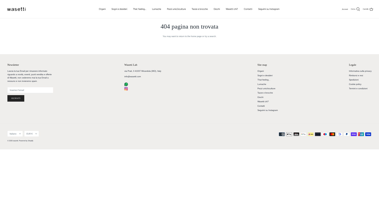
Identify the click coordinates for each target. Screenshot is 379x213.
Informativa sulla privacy (360, 71)
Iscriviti (15, 98)
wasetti (15, 141)
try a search (210, 36)
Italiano (13, 134)
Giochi (217, 9)
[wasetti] (17, 9)
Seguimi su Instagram (269, 9)
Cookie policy (355, 84)
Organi (102, 9)
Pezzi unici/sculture (176, 9)
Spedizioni (354, 80)
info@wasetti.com (132, 76)
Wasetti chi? (232, 9)
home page (196, 36)
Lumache (156, 9)
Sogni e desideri (119, 9)
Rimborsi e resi (356, 75)
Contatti (248, 9)
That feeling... (139, 9)
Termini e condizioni (358, 88)
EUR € (30, 134)
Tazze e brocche (200, 9)
